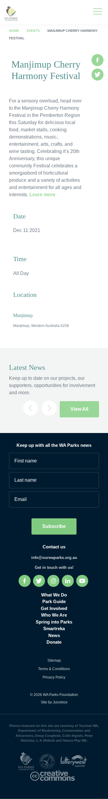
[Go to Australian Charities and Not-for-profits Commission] (49, 760)
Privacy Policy (54, 677)
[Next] (49, 408)
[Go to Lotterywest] (75, 760)
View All (79, 409)
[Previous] (30, 408)
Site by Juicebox (54, 702)
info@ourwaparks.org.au (54, 557)
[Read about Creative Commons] (54, 775)
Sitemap (54, 660)
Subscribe (54, 526)
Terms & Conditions (54, 669)
